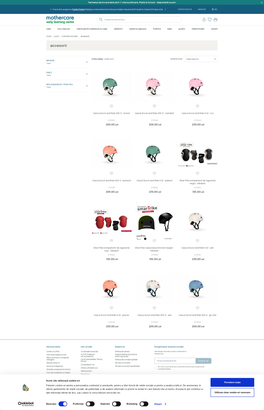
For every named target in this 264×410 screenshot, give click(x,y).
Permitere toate (232, 382)
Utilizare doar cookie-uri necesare (232, 392)
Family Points (78, 9)
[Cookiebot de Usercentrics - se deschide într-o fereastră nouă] (26, 404)
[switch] (90, 403)
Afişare (158, 404)
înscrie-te (203, 360)
